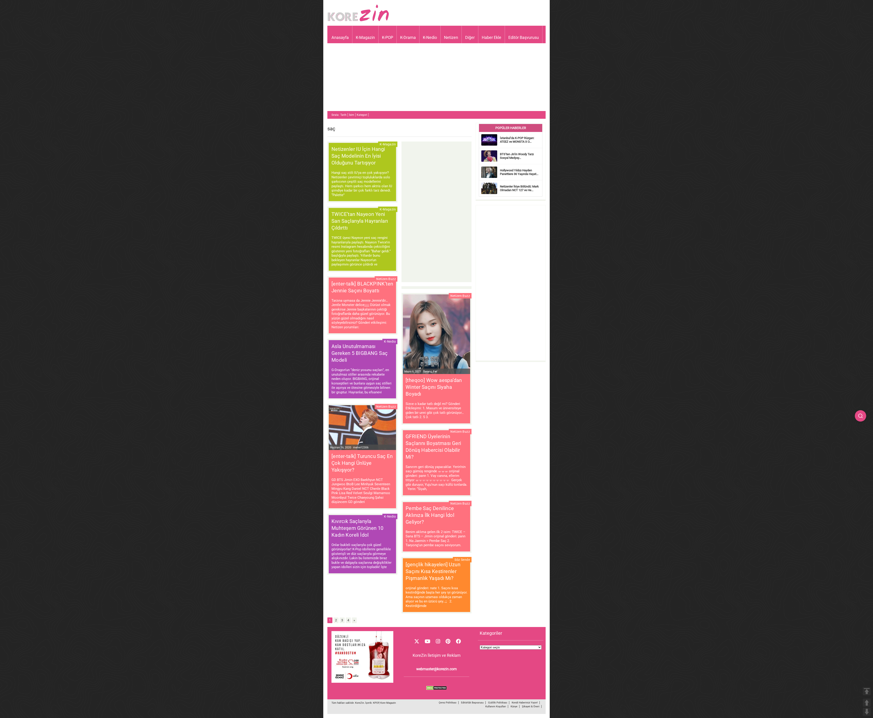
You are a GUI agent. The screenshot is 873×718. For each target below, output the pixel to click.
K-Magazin (365, 37)
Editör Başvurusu (523, 37)
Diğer (470, 37)
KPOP (376, 702)
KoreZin (359, 702)
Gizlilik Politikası (497, 702)
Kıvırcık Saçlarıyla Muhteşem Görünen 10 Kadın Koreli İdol (357, 528)
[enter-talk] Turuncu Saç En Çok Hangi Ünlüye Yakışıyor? (362, 463)
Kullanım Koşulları (495, 706)
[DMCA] (436, 689)
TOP (867, 691)
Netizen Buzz (386, 279)
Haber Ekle (491, 37)
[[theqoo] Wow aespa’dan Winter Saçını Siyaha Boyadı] (436, 334)
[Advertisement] (436, 79)
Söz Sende (462, 559)
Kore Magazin (388, 702)
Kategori (362, 114)
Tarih (343, 114)
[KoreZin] (358, 21)
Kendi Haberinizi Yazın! (525, 702)
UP (867, 703)
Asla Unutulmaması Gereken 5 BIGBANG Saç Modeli (359, 353)
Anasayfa (340, 37)
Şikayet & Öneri (530, 706)
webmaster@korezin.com (436, 669)
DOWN (867, 712)
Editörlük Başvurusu (472, 702)
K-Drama (408, 37)
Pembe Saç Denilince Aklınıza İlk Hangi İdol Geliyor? (430, 515)
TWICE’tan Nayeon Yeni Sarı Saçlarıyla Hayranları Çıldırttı (359, 221)
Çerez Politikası (448, 702)
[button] (860, 416)
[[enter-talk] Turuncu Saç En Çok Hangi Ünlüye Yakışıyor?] (362, 428)
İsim (351, 114)
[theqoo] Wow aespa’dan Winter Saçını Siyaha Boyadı (434, 387)
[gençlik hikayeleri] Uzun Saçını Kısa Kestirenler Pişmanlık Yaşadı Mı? (433, 571)
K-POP (387, 37)
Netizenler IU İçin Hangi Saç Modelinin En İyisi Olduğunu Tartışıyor (358, 156)
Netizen (451, 37)
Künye (514, 706)
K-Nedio (430, 37)
